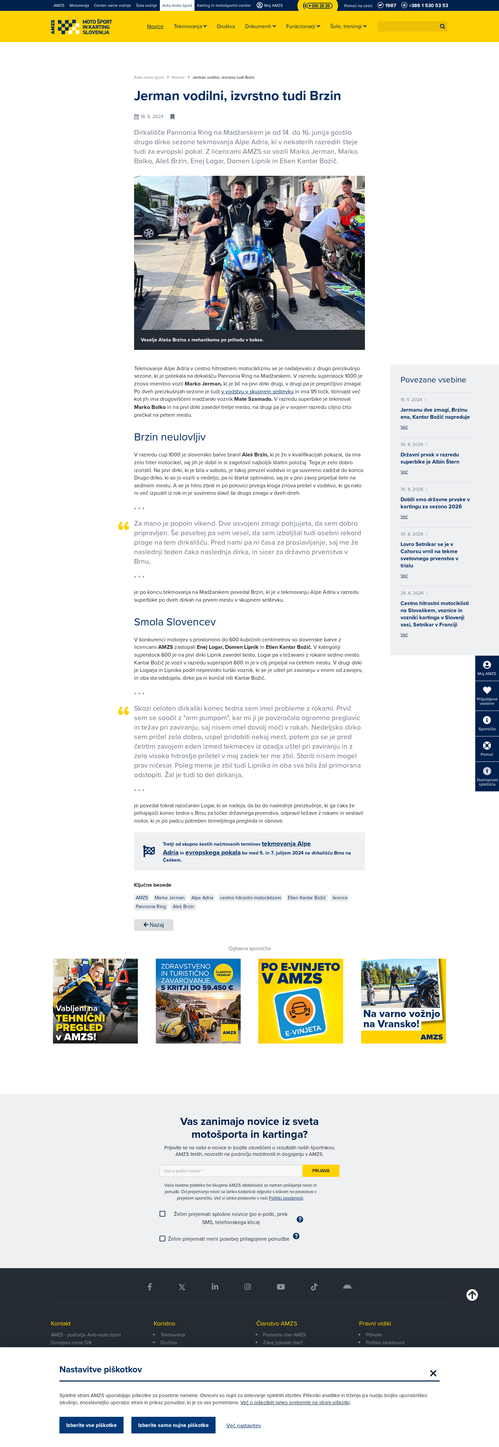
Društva (169, 1342)
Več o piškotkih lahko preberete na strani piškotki (295, 1402)
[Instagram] (247, 1287)
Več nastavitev (243, 1425)
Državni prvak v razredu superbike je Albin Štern (430, 458)
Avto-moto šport (149, 77)
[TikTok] (314, 1287)
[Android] (347, 1287)
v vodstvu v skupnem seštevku (257, 391)
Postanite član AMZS (284, 1334)
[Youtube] (281, 1287)
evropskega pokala (213, 852)
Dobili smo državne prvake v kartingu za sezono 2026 (435, 502)
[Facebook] (149, 1287)
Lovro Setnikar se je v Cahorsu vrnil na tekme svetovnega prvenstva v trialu (429, 554)
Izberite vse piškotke (91, 1425)
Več (404, 427)
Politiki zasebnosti (286, 1198)
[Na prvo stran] (81, 27)
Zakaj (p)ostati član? (283, 1342)
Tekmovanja (173, 1334)
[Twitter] (182, 1287)
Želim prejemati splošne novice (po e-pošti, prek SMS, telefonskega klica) (231, 1218)
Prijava (321, 1170)
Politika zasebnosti (385, 1342)
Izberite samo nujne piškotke (173, 1425)
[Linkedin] (215, 1287)
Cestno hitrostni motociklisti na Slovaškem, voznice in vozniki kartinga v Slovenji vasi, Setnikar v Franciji (435, 613)
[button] (442, 26)
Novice (179, 77)
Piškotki (374, 1334)
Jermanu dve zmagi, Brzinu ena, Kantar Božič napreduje (435, 413)
